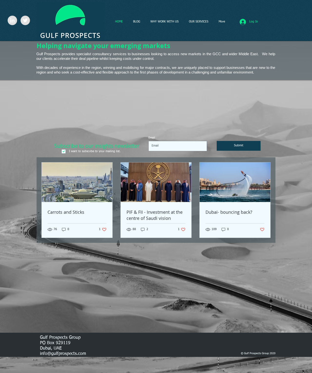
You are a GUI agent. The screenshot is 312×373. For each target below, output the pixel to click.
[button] (164, 22)
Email (151, 137)
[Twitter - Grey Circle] (25, 20)
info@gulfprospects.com (63, 354)
